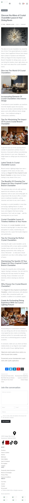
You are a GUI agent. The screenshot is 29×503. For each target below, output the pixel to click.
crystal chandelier (15, 225)
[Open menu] (10, 3)
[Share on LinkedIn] (14, 369)
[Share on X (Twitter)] (10, 369)
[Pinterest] (16, 443)
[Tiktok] (11, 443)
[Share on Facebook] (7, 369)
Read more (4, 10)
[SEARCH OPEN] (20, 3)
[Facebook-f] (3, 443)
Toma (3, 24)
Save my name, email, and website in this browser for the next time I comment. (14, 416)
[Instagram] (7, 443)
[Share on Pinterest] (18, 369)
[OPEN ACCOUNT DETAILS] (27, 3)
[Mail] (22, 369)
